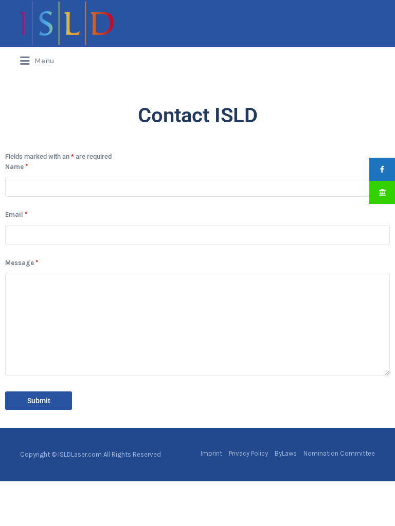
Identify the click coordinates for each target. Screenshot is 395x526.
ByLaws (286, 453)
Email (16, 214)
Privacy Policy (248, 453)
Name (16, 167)
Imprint (211, 453)
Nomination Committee (339, 453)
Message (21, 263)
